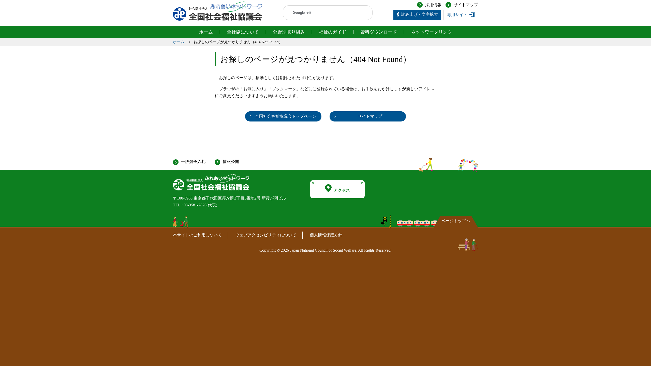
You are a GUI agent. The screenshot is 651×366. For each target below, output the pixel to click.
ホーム (206, 32)
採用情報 (433, 5)
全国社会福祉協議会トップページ (285, 116)
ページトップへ (455, 221)
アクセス (342, 190)
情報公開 (231, 161)
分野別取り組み (289, 32)
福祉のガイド (332, 32)
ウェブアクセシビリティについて (265, 235)
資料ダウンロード (378, 32)
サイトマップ (466, 5)
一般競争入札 (193, 161)
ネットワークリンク (431, 32)
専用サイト (457, 14)
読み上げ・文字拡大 (419, 14)
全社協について (243, 32)
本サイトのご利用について (197, 235)
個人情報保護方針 (326, 235)
